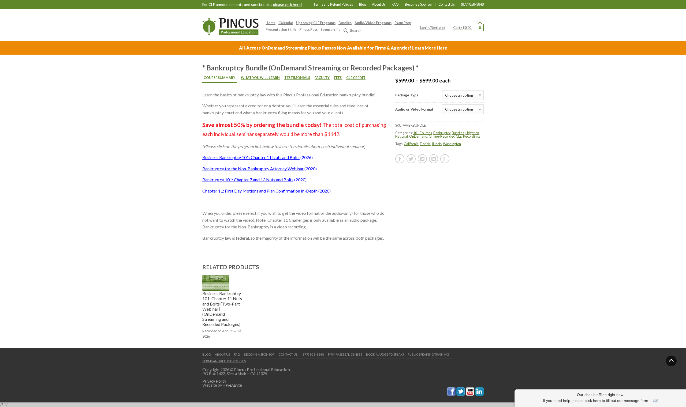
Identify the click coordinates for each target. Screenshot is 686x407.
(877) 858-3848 (472, 4)
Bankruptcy (441, 133)
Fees (338, 78)
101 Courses (422, 133)
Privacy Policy (214, 381)
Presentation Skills (281, 29)
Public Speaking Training (428, 354)
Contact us (287, 354)
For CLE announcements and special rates (252, 4)
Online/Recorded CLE (445, 136)
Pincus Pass (308, 29)
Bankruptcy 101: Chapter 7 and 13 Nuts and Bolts (247, 179)
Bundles (345, 23)
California (411, 144)
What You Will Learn (260, 78)
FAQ (395, 4)
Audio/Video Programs (373, 23)
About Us (379, 4)
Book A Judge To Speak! (385, 354)
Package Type (407, 95)
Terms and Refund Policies (333, 4)
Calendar (285, 23)
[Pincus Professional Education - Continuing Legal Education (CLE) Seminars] (230, 25)
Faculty (322, 78)
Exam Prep (402, 23)
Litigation (472, 133)
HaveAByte (232, 385)
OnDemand (418, 136)
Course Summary (219, 78)
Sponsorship (330, 29)
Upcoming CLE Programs (315, 23)
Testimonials (297, 78)
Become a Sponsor (418, 4)
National (401, 136)
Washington (452, 144)
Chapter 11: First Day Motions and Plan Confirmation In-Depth (260, 190)
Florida (425, 144)
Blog (362, 4)
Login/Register (432, 27)
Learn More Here (429, 47)
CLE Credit (356, 78)
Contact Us (446, 4)
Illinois (437, 144)
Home (270, 23)
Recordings (471, 136)
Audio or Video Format (414, 109)
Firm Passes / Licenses (345, 354)
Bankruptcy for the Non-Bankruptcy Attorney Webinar (253, 168)
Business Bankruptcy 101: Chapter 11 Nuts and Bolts (251, 157)
